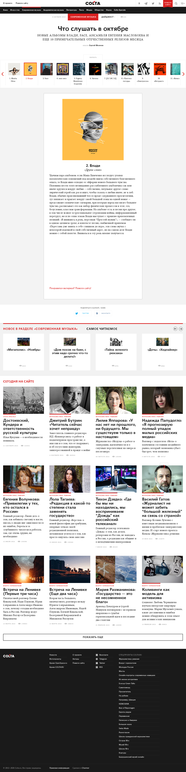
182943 (72, 455)
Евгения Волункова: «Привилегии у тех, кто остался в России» (21, 505)
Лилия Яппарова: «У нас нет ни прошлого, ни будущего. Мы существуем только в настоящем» (116, 429)
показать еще (93, 637)
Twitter (102, 663)
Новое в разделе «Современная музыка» (40, 329)
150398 (24, 541)
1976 (116, 366)
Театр (81, 10)
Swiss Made (124, 728)
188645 (71, 623)
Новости (53, 655)
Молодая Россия (126, 667)
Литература (71, 10)
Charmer (85, 768)
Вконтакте (103, 655)
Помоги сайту (22, 3)
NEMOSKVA (124, 704)
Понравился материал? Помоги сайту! (70, 288)
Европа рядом (125, 712)
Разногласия (124, 732)
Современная (31, 10)
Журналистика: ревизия (60, 416)
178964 (24, 623)
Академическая (53, 10)
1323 (70, 366)
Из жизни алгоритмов (128, 679)
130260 (70, 542)
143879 (161, 539)
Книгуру (122, 753)
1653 (24, 366)
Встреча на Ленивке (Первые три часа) (22, 592)
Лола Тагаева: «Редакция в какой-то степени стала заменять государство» (69, 507)
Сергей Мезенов (96, 45)
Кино (5, 10)
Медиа (89, 10)
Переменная (124, 716)
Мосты (122, 671)
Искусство (15, 10)
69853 (164, 624)
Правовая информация (59, 768)
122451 (27, 445)
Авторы (76, 659)
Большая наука (125, 724)
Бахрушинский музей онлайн (131, 757)
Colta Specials (120, 10)
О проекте (7, 3)
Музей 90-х (123, 745)
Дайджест (107, 17)
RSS (101, 667)
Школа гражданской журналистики (134, 737)
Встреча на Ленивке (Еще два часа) (68, 592)
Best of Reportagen (127, 708)
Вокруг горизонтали (12, 586)
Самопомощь (124, 688)
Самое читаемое (101, 329)
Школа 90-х (124, 749)
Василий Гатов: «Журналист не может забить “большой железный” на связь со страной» (162, 507)
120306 (118, 456)
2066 (163, 366)
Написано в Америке (128, 720)
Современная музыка (83, 17)
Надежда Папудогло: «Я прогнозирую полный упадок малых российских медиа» (162, 429)
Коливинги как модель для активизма (156, 594)
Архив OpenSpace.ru (58, 663)
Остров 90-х (124, 741)
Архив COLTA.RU (56, 667)
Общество (99, 10)
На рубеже (123, 696)
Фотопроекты (55, 659)
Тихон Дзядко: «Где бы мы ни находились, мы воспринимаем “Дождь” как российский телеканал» (113, 511)
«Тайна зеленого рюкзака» (116, 351)
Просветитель (125, 692)
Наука (109, 10)
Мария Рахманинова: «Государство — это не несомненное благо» (116, 596)
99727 (163, 456)
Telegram (103, 659)
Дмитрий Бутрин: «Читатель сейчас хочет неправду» (65, 425)
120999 (118, 625)
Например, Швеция (127, 700)
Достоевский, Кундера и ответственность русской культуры (20, 427)
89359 (115, 547)
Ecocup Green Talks (127, 683)
